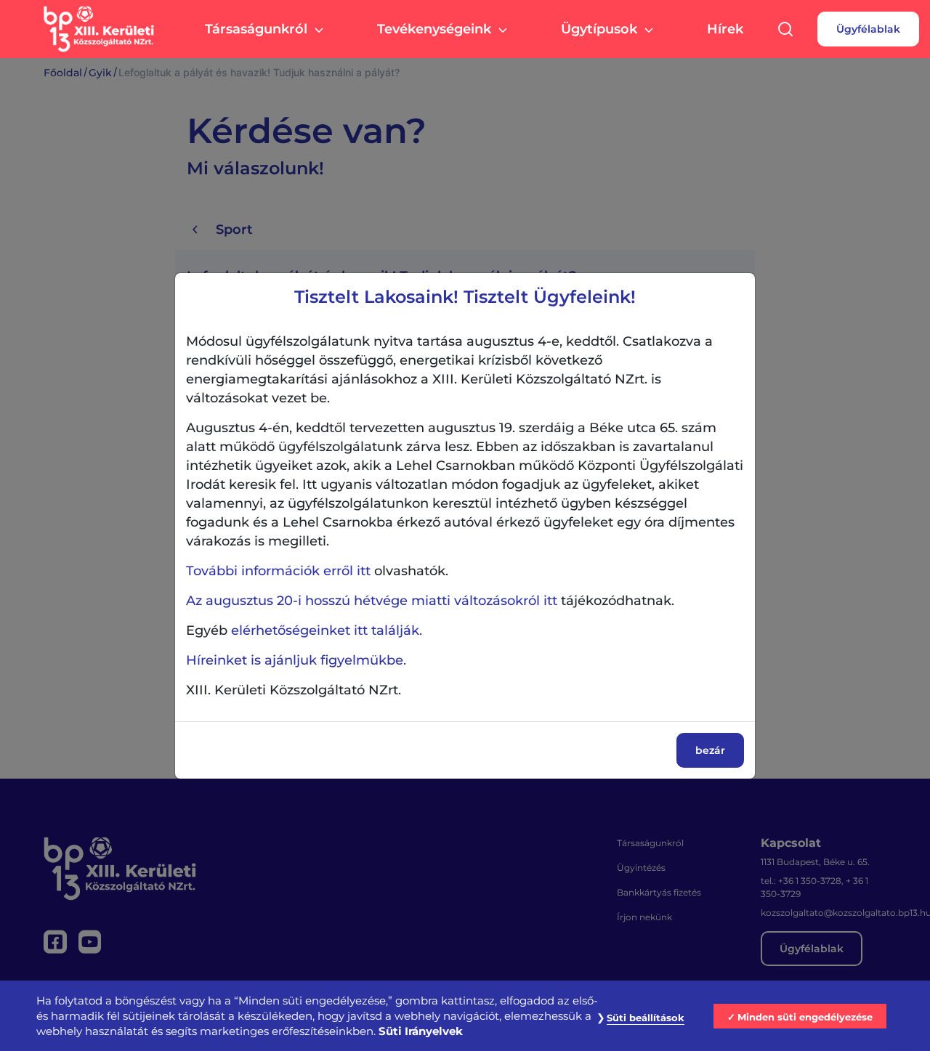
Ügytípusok (599, 29)
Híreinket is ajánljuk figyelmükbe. (296, 660)
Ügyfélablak (868, 29)
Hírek (725, 29)
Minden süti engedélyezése (805, 1017)
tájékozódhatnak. (430, 601)
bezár (710, 750)
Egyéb (304, 630)
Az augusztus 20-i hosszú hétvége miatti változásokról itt (371, 601)
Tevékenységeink (434, 29)
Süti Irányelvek (421, 1032)
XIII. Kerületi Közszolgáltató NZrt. (293, 690)
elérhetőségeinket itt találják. (326, 630)
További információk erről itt (278, 571)
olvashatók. (317, 571)
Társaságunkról (256, 29)
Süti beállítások (645, 1017)
